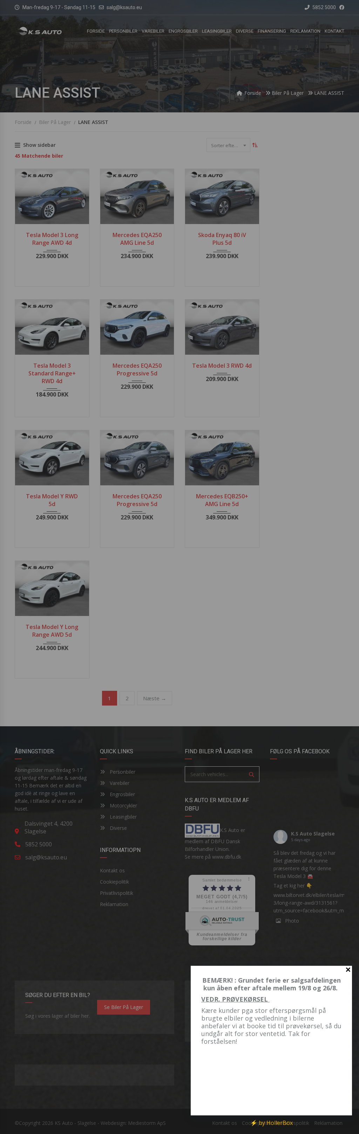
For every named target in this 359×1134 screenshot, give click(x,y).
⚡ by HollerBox (271, 1123)
